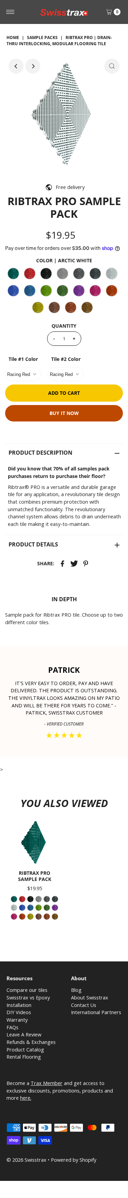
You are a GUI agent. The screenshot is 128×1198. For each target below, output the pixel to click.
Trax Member (46, 1083)
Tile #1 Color (23, 359)
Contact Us (83, 1005)
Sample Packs (42, 37)
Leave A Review (23, 1034)
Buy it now (64, 413)
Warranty (17, 1020)
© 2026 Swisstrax (26, 1160)
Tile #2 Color (66, 359)
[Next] (32, 66)
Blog (76, 990)
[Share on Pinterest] (86, 563)
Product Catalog (25, 1049)
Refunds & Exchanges (31, 1042)
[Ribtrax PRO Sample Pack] (34, 842)
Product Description (40, 452)
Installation (18, 1005)
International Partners (96, 1012)
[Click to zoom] (111, 66)
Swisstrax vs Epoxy (28, 997)
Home (12, 37)
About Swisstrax (89, 997)
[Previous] (16, 66)
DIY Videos (18, 1012)
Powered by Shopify (73, 1160)
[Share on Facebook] (62, 563)
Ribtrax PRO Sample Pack (34, 876)
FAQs (12, 1027)
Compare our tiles (26, 990)
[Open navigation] (10, 12)
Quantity (64, 326)
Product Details (33, 544)
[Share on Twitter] (74, 563)
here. (25, 1098)
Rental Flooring (23, 1057)
